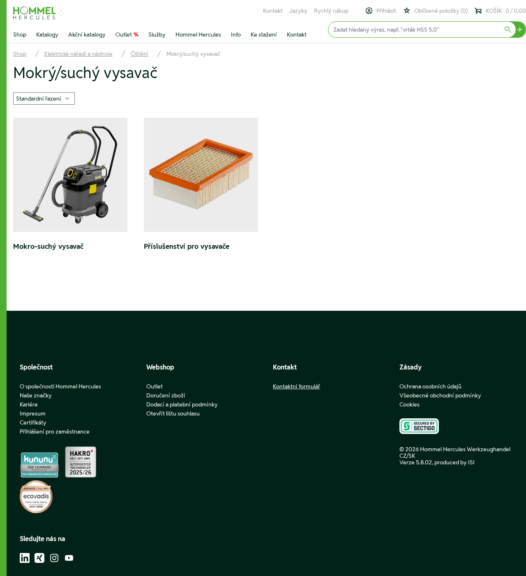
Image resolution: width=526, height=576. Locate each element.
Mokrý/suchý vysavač (193, 53)
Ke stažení (264, 34)
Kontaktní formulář (296, 386)
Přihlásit (386, 10)
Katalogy (47, 34)
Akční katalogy (87, 34)
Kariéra (28, 404)
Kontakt (273, 10)
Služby (157, 34)
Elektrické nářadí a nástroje (78, 53)
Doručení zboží (165, 395)
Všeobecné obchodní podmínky (440, 395)
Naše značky (36, 395)
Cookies (409, 404)
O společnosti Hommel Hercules (60, 386)
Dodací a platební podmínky (182, 404)
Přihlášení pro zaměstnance (55, 431)
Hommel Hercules (198, 34)
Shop (19, 34)
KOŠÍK (506, 10)
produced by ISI (454, 462)
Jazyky (298, 10)
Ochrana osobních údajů (430, 386)
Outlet (126, 34)
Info (236, 34)
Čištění (139, 53)
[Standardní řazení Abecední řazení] (44, 98)
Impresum (33, 413)
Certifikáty (33, 422)
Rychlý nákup (331, 10)
